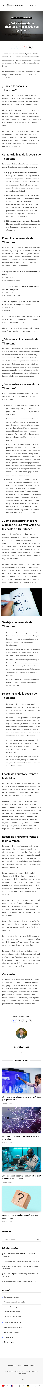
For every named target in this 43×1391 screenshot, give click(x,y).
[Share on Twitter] (19, 47)
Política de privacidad (26, 1365)
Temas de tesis (9, 1342)
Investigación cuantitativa (13, 1316)
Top (22, 1379)
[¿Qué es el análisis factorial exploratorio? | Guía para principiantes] (21, 1080)
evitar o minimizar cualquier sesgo (28, 465)
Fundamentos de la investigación (14, 1302)
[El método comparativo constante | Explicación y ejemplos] (21, 1120)
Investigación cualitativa (12, 1311)
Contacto (12, 1365)
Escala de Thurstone (21, 1016)
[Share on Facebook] (13, 47)
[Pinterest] (24, 47)
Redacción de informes (11, 1332)
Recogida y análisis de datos (21, 18)
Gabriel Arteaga (12, 35)
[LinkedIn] (26, 1020)
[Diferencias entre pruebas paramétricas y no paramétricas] (21, 1199)
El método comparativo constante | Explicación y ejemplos (20, 1261)
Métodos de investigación (12, 1307)
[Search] (37, 5)
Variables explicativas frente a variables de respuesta (19, 1281)
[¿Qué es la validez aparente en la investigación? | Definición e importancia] (21, 1159)
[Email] (30, 47)
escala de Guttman (16, 852)
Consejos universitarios (11, 1297)
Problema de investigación (12, 1322)
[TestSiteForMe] (14, 5)
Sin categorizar (9, 1337)
